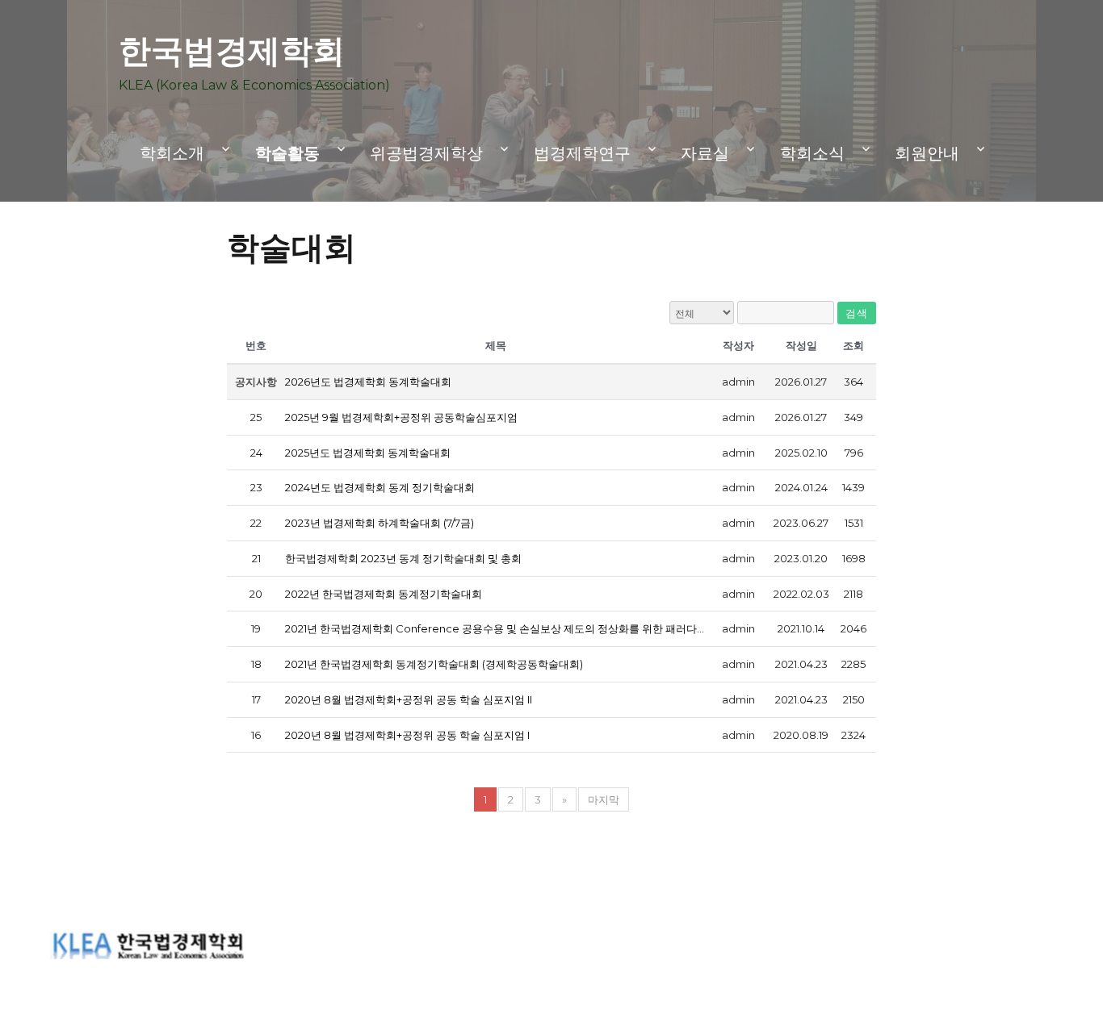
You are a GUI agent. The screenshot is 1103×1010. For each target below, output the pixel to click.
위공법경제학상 (426, 153)
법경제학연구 (582, 153)
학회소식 (812, 153)
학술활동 (287, 153)
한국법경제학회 (232, 50)
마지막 (603, 799)
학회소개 (172, 153)
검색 (856, 313)
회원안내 (927, 153)
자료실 (705, 153)
